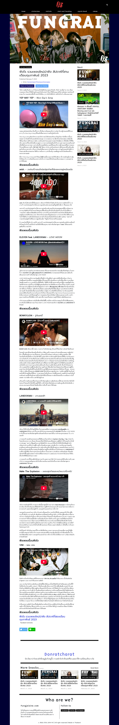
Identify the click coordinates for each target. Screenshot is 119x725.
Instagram (80, 710)
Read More (94, 668)
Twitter (72, 710)
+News (95, 11)
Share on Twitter (42, 86)
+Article (49, 11)
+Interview (35, 11)
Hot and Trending (25, 67)
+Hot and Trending (64, 11)
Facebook (65, 710)
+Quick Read (82, 11)
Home (23, 11)
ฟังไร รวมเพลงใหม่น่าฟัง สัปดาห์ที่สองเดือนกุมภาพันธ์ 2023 (42, 618)
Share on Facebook (26, 86)
